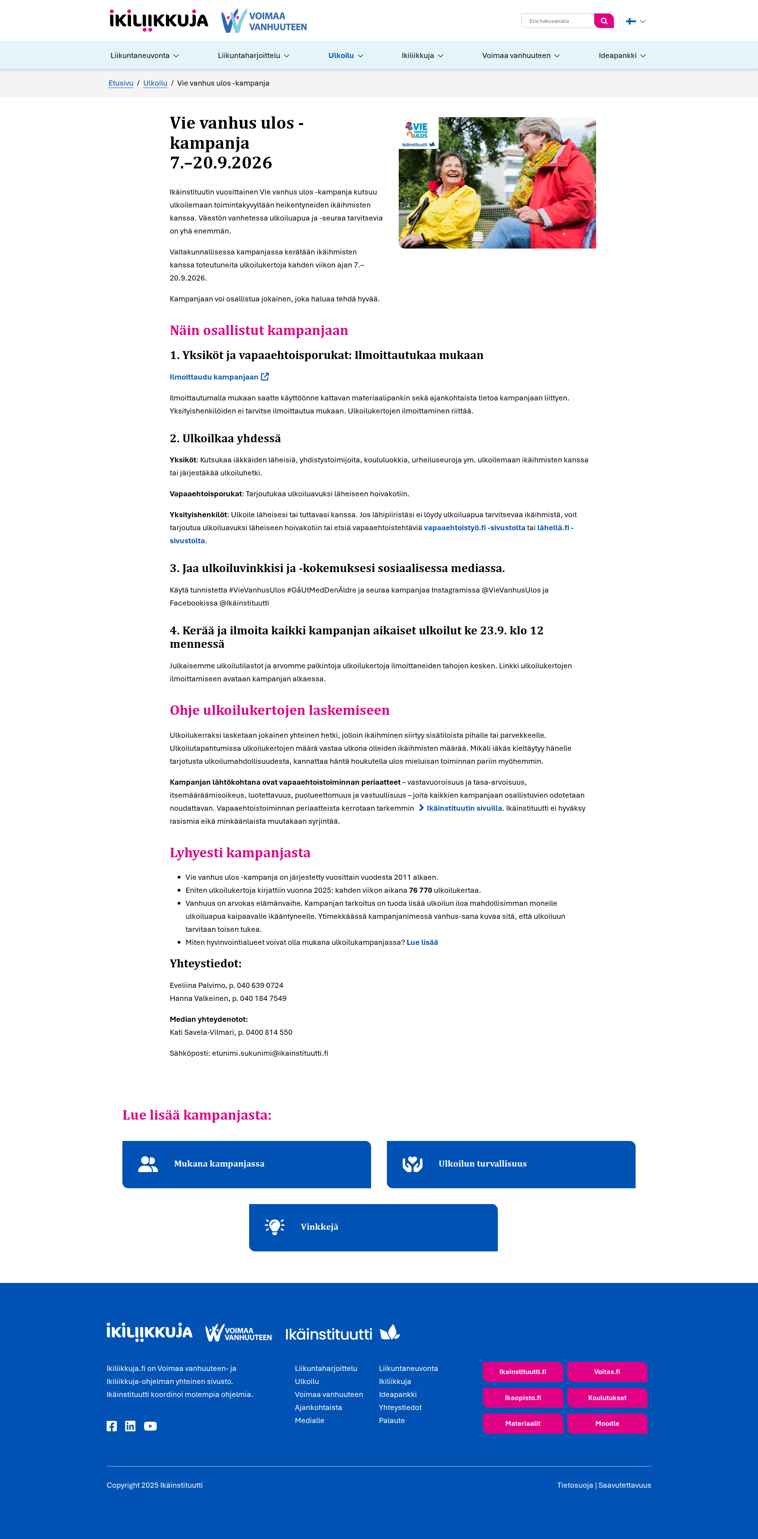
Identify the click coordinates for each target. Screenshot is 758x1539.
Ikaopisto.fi (523, 1397)
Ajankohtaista (318, 1407)
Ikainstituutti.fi (522, 1371)
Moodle (607, 1423)
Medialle (310, 1420)
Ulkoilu (341, 55)
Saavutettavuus (625, 1485)
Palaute (392, 1420)
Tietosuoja (575, 1485)
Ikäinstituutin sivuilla (464, 808)
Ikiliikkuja (418, 55)
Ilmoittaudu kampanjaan (214, 377)
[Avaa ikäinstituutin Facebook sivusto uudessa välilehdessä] (112, 1426)
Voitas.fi (607, 1371)
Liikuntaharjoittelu (249, 55)
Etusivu (121, 83)
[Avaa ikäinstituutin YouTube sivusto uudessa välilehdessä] (150, 1426)
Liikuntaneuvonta (140, 55)
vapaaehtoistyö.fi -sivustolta (474, 527)
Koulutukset (607, 1397)
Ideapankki (618, 55)
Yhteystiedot (400, 1407)
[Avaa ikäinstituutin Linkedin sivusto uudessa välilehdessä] (130, 1426)
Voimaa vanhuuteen (516, 55)
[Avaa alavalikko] (175, 55)
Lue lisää (422, 942)
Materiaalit (522, 1423)
